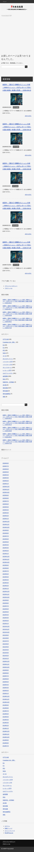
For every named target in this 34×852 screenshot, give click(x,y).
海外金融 (5, 391)
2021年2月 (6, 655)
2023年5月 (6, 577)
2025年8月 (6, 498)
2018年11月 (6, 734)
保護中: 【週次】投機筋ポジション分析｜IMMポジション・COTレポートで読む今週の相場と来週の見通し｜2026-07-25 (16, 245)
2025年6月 (6, 504)
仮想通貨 (5, 376)
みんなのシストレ (8, 358)
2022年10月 (6, 597)
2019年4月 (6, 719)
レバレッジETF (7, 370)
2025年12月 (6, 486)
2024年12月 (6, 521)
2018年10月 (6, 737)
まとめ (5, 356)
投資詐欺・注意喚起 (8, 382)
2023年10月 (6, 562)
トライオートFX (7, 364)
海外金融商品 (6, 393)
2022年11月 (6, 594)
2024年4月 (6, 545)
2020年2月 (6, 690)
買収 (4, 396)
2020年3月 (6, 687)
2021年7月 (6, 641)
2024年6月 (6, 539)
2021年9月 (6, 635)
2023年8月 (6, 568)
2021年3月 (6, 652)
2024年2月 (6, 550)
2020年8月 (6, 673)
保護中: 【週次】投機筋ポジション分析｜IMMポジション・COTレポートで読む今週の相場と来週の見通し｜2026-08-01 (16, 205)
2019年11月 (6, 699)
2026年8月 (6, 463)
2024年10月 (6, 527)
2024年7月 (6, 536)
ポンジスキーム (7, 367)
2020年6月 (6, 679)
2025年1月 (6, 518)
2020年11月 (6, 664)
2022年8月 (6, 603)
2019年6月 (6, 714)
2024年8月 (6, 533)
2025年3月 (6, 512)
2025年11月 (6, 489)
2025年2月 (6, 515)
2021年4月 (6, 649)
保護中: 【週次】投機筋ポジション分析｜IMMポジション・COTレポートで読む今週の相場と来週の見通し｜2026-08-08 (16, 166)
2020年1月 (6, 693)
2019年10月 (6, 702)
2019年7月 (6, 711)
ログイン (7, 826)
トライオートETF (8, 361)
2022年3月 (6, 617)
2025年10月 (6, 492)
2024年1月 (6, 553)
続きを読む (28, 116)
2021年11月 (6, 629)
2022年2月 (6, 620)
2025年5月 (6, 507)
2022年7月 (6, 606)
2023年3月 (6, 582)
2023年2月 (6, 585)
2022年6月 (6, 609)
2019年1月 (6, 728)
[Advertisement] (17, 35)
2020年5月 (6, 682)
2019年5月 (6, 716)
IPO (4, 350)
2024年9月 (6, 530)
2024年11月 (6, 524)
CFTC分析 (16, 107)
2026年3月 (6, 478)
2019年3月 (6, 722)
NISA (4, 353)
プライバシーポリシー (11, 286)
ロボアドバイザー (8, 373)
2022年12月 (6, 591)
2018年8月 (6, 743)
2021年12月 (6, 626)
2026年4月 (6, 475)
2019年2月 (6, 725)
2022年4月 (6, 614)
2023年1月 (6, 588)
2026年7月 (6, 466)
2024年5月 (6, 542)
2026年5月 (6, 472)
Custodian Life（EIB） (9, 342)
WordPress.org (9, 833)
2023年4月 (6, 580)
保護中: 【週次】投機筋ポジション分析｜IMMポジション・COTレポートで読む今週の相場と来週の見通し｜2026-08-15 (16, 127)
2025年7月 (6, 501)
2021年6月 (6, 644)
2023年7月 (6, 571)
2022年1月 (6, 623)
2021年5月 (6, 647)
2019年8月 (6, 708)
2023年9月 (6, 565)
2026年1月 (6, 483)
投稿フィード (8, 828)
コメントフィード (10, 830)
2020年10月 (6, 667)
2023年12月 (6, 556)
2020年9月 (6, 670)
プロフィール (8, 288)
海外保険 (5, 388)
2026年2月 (6, 480)
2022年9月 (6, 600)
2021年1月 (6, 658)
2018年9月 (6, 740)
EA (3, 345)
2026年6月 (6, 469)
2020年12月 (6, 661)
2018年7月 (6, 746)
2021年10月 (6, 632)
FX (3, 347)
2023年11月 (6, 559)
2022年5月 (6, 612)
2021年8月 (6, 638)
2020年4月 (6, 684)
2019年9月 (6, 705)
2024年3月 (6, 547)
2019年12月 (6, 696)
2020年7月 (6, 676)
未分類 (5, 385)
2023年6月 (6, 574)
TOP (7, 15)
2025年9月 (6, 495)
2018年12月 (6, 731)
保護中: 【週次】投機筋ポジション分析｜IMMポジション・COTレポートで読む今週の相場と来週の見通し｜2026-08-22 (16, 87)
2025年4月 (6, 510)
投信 (4, 379)
